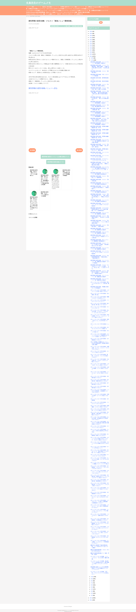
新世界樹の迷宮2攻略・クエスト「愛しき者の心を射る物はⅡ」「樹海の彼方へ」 (100, 187)
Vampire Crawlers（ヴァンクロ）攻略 (35, 14)
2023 (91, 37)
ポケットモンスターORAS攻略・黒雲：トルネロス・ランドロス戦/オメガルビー (99, 356)
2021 (91, 41)
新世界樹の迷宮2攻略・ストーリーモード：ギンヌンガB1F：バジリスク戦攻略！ (100, 252)
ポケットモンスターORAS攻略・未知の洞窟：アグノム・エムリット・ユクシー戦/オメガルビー (100, 316)
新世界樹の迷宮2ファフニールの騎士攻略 (60, 26)
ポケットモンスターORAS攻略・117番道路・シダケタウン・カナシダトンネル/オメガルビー (100, 467)
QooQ (70, 611)
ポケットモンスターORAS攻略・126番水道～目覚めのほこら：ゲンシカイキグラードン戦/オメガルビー (100, 476)
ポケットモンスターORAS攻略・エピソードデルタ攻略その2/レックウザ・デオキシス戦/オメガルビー (100, 439)
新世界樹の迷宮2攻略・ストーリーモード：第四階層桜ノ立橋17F (100, 115)
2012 (91, 600)
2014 (91, 56)
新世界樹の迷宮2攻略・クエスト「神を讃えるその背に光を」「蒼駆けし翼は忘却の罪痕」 (100, 163)
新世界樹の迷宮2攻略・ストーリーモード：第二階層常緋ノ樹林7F (100, 232)
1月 (92, 595)
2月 (92, 593)
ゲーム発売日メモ (78, 14)
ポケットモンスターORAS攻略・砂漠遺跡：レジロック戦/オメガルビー (100, 406)
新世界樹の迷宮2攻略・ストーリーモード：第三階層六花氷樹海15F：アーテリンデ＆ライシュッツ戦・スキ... (100, 168)
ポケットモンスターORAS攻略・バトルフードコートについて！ (100, 300)
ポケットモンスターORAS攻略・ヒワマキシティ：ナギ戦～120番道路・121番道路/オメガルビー (100, 501)
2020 (91, 43)
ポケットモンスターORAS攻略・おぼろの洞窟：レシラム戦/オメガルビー (100, 368)
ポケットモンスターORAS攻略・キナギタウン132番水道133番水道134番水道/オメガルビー (100, 423)
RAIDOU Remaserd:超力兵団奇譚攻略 (35, 12)
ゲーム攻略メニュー (51, 14)
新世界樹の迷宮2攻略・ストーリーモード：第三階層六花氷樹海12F (100, 191)
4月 (92, 589)
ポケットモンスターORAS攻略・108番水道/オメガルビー (100, 377)
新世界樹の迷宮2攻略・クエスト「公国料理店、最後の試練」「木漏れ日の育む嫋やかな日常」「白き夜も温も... (100, 67)
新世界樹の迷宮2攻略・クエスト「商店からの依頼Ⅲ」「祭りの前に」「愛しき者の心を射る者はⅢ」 (100, 120)
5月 (92, 587)
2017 (91, 50)
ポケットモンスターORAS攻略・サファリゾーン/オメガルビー (100, 427)
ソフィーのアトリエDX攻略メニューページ (36, 10)
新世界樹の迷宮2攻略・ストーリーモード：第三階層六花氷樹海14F (100, 173)
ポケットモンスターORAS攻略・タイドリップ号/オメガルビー (100, 352)
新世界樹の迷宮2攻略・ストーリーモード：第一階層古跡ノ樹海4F (100, 276)
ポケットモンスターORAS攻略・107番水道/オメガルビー (100, 383)
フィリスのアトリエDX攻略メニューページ (83, 8)
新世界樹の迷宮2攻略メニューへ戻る (43, 88)
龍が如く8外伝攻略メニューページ (50, 6)
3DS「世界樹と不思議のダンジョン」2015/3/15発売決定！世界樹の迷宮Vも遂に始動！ (100, 343)
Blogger (70, 606)
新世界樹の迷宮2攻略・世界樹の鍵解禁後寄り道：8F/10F (100, 137)
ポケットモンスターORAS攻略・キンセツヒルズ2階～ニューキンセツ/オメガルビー (100, 459)
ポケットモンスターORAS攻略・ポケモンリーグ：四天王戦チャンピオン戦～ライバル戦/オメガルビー (100, 451)
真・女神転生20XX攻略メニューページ (98, 10)
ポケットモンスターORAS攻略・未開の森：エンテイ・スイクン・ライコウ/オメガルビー (100, 348)
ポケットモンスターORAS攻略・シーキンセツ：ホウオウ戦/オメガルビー (100, 373)
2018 (91, 48)
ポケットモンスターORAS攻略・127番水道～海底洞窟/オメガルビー (100, 480)
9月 (92, 578)
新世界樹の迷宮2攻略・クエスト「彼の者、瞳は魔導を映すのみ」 (100, 105)
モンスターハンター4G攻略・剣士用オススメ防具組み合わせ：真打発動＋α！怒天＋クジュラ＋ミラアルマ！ (100, 562)
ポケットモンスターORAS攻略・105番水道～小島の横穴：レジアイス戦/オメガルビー (100, 413)
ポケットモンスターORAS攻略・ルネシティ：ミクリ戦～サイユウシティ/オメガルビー (100, 472)
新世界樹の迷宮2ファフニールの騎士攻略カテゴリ (56, 156)
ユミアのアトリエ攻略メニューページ (79, 10)
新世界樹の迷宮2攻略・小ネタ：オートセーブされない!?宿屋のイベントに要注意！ (100, 236)
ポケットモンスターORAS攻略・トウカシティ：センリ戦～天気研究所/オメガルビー (100, 506)
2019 (91, 45)
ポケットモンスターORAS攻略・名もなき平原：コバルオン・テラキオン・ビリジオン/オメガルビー (100, 311)
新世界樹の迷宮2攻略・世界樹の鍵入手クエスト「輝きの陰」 (100, 149)
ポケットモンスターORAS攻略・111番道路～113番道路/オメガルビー (100, 519)
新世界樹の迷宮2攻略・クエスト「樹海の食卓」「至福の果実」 (100, 226)
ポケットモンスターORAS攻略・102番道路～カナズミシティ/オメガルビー (100, 537)
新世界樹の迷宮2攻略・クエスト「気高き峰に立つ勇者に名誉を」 (100, 85)
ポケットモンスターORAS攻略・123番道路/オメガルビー (100, 493)
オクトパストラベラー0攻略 (70, 12)
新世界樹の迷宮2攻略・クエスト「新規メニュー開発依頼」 (100, 177)
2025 (91, 33)
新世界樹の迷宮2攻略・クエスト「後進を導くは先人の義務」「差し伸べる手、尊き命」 (100, 145)
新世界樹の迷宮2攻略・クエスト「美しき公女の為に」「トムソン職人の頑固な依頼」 (100, 222)
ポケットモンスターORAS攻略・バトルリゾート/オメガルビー (100, 403)
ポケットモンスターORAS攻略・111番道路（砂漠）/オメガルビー (100, 435)
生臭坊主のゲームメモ (38, 2)
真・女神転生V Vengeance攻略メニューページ (96, 6)
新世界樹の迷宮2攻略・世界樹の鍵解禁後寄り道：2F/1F (100, 127)
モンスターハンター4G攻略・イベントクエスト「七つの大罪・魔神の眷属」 (100, 558)
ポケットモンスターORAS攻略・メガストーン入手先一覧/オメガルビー (100, 290)
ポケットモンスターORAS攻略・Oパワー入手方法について (100, 447)
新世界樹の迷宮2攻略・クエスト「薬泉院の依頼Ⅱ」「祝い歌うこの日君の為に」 (100, 217)
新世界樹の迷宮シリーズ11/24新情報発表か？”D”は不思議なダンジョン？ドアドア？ (99, 568)
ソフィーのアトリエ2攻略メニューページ (58, 10)
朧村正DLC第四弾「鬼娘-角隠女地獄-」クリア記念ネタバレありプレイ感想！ (99, 546)
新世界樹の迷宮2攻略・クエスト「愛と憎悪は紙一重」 (100, 109)
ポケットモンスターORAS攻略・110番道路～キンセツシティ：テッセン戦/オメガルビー (100, 523)
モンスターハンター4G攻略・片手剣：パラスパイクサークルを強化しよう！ (100, 573)
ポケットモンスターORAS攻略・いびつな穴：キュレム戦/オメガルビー (100, 364)
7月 (92, 583)
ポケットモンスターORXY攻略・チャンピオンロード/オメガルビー (100, 455)
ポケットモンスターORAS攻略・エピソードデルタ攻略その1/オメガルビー (100, 443)
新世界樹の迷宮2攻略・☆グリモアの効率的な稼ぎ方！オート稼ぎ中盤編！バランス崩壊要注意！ (100, 209)
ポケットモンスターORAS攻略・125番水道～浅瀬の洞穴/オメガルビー (100, 380)
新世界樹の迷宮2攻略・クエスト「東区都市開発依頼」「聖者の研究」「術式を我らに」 (100, 257)
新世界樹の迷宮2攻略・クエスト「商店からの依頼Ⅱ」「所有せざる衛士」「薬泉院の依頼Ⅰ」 (100, 272)
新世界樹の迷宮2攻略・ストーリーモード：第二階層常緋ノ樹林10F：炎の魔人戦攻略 (100, 141)
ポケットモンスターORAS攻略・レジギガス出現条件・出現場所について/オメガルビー (100, 391)
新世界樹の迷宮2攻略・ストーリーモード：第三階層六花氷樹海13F (100, 183)
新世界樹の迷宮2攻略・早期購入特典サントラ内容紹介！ (100, 287)
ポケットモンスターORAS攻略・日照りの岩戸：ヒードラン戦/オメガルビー (100, 395)
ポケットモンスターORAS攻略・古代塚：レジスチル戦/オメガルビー (100, 409)
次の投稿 (32, 150)
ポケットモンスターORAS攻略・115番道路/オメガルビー (100, 339)
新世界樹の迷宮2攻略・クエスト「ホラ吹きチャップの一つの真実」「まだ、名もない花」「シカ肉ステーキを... (100, 266)
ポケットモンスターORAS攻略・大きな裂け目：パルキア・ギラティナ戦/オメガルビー (100, 360)
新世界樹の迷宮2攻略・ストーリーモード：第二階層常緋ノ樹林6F (100, 248)
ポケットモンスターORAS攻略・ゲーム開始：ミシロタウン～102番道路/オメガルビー (100, 542)
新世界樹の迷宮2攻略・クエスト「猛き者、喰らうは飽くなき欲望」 (100, 88)
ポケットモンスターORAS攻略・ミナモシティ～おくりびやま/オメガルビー (100, 497)
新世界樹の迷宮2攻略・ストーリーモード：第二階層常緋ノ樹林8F (100, 229)
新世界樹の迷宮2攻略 (77, 26)
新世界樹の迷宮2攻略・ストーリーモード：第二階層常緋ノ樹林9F (100, 213)
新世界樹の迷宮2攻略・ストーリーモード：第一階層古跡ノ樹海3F (100, 279)
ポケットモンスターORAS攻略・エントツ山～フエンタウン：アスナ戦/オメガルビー (100, 511)
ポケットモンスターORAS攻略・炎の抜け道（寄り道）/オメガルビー (100, 304)
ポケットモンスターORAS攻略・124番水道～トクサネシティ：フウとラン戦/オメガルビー (100, 484)
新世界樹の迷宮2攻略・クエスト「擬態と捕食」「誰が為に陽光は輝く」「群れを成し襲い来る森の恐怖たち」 (100, 93)
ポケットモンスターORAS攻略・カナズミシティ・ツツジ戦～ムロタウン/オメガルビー (100, 532)
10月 (92, 576)
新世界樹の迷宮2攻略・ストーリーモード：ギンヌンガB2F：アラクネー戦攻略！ (100, 204)
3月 (92, 591)
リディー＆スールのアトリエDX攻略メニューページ (59, 8)
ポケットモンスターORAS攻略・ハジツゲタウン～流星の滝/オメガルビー (100, 515)
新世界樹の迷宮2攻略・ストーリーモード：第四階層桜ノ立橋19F (100, 102)
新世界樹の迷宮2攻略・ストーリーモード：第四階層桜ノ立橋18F (100, 112)
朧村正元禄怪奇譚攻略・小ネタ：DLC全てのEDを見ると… (100, 550)
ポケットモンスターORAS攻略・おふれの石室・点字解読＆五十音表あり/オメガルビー (100, 418)
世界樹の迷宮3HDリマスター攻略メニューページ (72, 6)
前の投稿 (79, 150)
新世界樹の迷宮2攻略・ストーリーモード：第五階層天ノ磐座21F (100, 62)
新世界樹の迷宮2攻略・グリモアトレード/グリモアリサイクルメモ (100, 159)
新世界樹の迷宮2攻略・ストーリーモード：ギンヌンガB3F (100, 156)
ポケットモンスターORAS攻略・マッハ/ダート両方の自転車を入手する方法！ (100, 431)
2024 (91, 35)
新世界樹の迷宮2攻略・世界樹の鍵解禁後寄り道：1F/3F (100, 130)
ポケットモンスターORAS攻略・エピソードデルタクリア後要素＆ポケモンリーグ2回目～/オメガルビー (100, 335)
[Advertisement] (56, 39)
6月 (92, 585)
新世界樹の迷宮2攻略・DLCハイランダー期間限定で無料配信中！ (100, 240)
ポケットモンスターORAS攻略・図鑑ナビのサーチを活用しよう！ (100, 297)
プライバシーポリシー (67, 14)
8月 (92, 580)
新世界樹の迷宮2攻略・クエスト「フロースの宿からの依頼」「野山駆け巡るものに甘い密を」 (100, 244)
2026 (91, 31)
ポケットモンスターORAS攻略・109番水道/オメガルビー (100, 387)
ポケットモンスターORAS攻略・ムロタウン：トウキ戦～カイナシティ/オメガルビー (100, 528)
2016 (91, 52)
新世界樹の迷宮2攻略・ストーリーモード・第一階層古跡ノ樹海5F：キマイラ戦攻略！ (100, 261)
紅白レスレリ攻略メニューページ (54, 12)
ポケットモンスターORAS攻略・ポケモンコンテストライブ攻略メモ (100, 328)
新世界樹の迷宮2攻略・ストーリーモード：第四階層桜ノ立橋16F (100, 123)
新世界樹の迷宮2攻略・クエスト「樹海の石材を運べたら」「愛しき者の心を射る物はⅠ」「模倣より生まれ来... (100, 196)
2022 (91, 39)
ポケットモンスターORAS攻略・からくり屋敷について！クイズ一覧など (100, 463)
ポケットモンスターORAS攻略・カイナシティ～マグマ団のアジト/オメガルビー (100, 489)
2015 (91, 54)
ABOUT (59, 14)
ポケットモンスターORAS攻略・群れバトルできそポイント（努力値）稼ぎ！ (100, 283)
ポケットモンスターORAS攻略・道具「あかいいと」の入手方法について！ (100, 320)
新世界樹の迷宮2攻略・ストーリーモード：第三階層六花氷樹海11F (100, 200)
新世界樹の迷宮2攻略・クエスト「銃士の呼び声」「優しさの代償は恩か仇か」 (100, 98)
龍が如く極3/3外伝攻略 (84, 12)
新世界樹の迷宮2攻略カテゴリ (55, 162)
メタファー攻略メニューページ (33, 6)
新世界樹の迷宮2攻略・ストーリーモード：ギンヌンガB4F (100, 153)
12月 (92, 58)
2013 (91, 597)
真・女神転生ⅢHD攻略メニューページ (35, 8)
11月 (92, 60)
